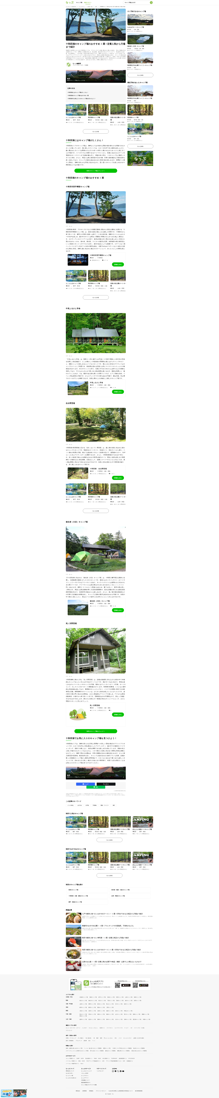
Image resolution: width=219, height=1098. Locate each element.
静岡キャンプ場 (92, 1007)
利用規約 (91, 1090)
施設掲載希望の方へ (86, 1082)
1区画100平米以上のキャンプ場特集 (122, 1048)
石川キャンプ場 (118, 1004)
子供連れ (95, 805)
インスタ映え (70, 805)
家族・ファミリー (105, 805)
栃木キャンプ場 (128, 1000)
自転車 (85, 1040)
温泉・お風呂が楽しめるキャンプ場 (74, 1048)
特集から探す (69, 1045)
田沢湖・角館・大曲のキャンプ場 (120, 889)
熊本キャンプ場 (109, 1019)
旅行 (114, 805)
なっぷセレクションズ (86, 1071)
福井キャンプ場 (127, 1004)
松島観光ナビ (130, 1061)
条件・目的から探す (71, 1035)
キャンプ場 (79, 2)
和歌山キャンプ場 (128, 1010)
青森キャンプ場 (93, 997)
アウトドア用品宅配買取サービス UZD (115, 1061)
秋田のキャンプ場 (73, 889)
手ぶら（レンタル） (108, 1038)
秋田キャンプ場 (119, 997)
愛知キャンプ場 (101, 1007)
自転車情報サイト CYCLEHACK (127, 1058)
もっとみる (96, 131)
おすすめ (80, 805)
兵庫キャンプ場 (92, 1010)
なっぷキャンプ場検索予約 (71, 6)
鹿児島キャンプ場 (137, 1019)
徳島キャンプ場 (136, 1014)
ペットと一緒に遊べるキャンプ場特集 (92, 1048)
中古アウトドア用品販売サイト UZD (95, 1061)
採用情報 (84, 1090)
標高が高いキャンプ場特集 (123, 1050)
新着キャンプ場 (106, 1048)
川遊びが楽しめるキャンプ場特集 (139, 1050)
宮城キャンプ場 (110, 997)
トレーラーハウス (118, 1027)
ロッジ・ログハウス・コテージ (73, 1027)
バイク (120, 1038)
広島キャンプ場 (92, 1014)
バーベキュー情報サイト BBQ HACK (75, 1061)
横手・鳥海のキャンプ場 (75, 902)
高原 (97, 1038)
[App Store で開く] (126, 985)
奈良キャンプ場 (118, 1010)
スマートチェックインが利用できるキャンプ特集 (77, 1050)
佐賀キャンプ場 (92, 1019)
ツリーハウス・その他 (139, 1027)
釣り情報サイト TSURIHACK (110, 1058)
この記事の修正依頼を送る (119, 790)
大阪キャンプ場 (83, 1010)
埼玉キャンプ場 (102, 1000)
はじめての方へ (69, 1073)
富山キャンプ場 (109, 1004)
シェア (86, 784)
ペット (93, 1040)
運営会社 (78, 1090)
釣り (116, 1038)
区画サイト (102, 1027)
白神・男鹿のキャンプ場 (118, 896)
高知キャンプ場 (83, 1016)
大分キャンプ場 (118, 1019)
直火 (89, 1040)
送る (97, 787)
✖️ (26, 1089)
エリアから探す (70, 994)
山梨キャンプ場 (83, 1004)
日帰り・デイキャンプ (71, 1038)
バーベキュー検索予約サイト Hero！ (75, 1063)
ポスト (107, 784)
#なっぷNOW (84, 1073)
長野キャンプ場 (92, 1004)
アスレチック (79, 1040)
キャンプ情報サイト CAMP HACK (75, 1058)
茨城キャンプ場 (119, 1000)
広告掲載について (85, 1080)
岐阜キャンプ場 (83, 1007)
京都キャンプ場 (101, 1010)
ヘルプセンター (100, 1071)
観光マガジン (88, 2)
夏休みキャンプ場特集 (110, 1050)
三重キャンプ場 (109, 1007)
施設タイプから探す (71, 1025)
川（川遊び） (81, 1038)
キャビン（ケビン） (93, 1027)
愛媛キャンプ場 (145, 1014)
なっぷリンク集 (69, 1075)
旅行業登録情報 (138, 1090)
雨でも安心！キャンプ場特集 (97, 1050)
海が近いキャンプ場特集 (139, 1048)
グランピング (69, 1030)
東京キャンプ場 (83, 1000)
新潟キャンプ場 (101, 1004)
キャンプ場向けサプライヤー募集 (89, 1084)
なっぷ (70, 226)
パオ (131, 1027)
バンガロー (84, 1027)
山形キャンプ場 (128, 997)
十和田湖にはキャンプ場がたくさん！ (78, 92)
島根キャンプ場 (109, 1014)
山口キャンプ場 (118, 1014)
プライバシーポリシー (101, 1090)
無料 (101, 1038)
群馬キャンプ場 (137, 1000)
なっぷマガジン (84, 1075)
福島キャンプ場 (137, 997)
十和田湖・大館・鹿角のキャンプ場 (78, 896)
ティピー (126, 1027)
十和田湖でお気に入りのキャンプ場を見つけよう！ (82, 98)
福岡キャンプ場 (83, 1019)
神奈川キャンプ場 (92, 1000)
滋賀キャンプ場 (109, 1010)
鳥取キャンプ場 (101, 1014)
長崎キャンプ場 (101, 1019)
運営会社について (70, 1071)
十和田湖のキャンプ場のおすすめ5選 (78, 95)
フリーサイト (110, 1027)
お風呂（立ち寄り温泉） (139, 1038)
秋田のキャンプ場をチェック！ (96, 170)
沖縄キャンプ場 (146, 1019)
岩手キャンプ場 (102, 997)
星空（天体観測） (70, 1040)
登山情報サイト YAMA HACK (93, 1058)
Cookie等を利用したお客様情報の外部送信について (121, 1090)
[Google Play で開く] (143, 985)
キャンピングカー (127, 1038)
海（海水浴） (89, 1038)
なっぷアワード (84, 1077)
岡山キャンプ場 (83, 1014)
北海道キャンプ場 (84, 997)
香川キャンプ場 (127, 1014)
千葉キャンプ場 (110, 1000)
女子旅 (87, 805)
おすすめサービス (70, 1055)
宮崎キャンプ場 (127, 1019)
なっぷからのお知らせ (71, 1077)
